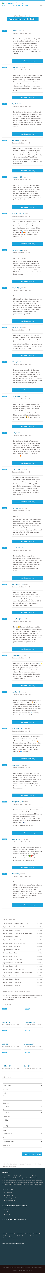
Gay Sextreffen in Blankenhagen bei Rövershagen (22, 972)
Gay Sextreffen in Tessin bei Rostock (22, 940)
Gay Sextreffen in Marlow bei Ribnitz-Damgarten (22, 933)
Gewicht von (6, 1116)
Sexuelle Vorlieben (10, 1200)
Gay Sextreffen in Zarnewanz (22, 930)
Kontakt (15, 1270)
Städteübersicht (9, 1195)
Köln (7, 1212)
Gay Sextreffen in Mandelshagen (22, 959)
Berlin (7, 1209)
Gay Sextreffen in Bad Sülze (22, 950)
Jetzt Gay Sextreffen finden (32, 1154)
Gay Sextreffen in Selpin (22, 956)
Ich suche (5, 1082)
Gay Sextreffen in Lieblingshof (22, 982)
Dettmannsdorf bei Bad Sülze (21, 33)
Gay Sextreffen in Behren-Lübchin (22, 963)
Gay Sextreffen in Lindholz (22, 976)
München (8, 1214)
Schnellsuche (9, 1192)
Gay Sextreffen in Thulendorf (22, 985)
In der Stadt (6, 1145)
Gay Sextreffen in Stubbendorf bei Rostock (22, 923)
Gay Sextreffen (5, 1164)
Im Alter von (6, 1089)
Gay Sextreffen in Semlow (22, 966)
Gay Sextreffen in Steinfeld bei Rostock (22, 969)
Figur (4, 1130)
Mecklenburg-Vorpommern (24, 1164)
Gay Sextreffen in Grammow (22, 946)
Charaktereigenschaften (11, 1198)
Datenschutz (22, 1270)
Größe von (6, 1103)
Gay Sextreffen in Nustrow (22, 953)
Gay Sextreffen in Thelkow (22, 936)
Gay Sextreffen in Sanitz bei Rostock (22, 943)
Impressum (29, 1270)
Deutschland (13, 1164)
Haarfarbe (5, 1138)
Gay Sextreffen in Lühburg (22, 979)
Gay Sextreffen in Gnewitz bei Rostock (22, 927)
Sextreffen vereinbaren (27, 61)
